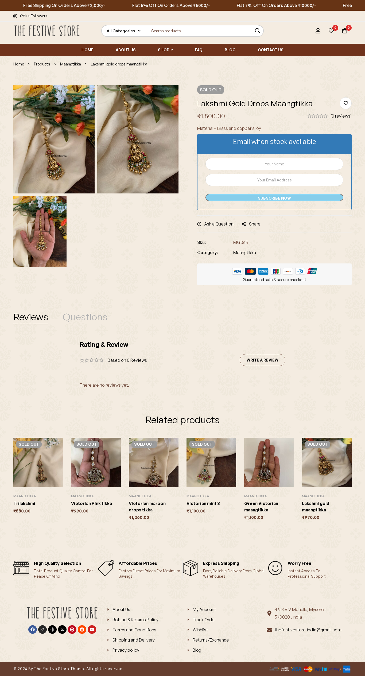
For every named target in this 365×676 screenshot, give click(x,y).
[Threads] (52, 629)
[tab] (30, 317)
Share (255, 224)
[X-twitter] (62, 629)
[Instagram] (42, 629)
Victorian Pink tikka (91, 503)
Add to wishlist (346, 103)
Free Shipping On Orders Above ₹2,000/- (48, 5)
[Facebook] (32, 629)
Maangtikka (70, 64)
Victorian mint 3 (203, 503)
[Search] (258, 31)
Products (42, 64)
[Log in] (318, 31)
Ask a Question (219, 224)
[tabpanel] (182, 364)
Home (18, 64)
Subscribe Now (274, 198)
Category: (207, 252)
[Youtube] (92, 629)
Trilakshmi (24, 503)
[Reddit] (82, 629)
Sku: (201, 242)
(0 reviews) (341, 116)
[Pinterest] (72, 629)
